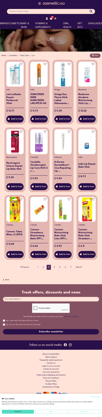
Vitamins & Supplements (43, 25)
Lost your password (51, 372)
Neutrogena (11, 157)
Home (3, 56)
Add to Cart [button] (16, 119)
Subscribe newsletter (51, 331)
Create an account (51, 369)
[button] (39, 4)
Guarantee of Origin (51, 387)
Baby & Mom (25, 25)
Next (78, 267)
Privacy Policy (51, 381)
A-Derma (58, 157)
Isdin (32, 90)
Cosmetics (14, 23)
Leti (8, 90)
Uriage (57, 90)
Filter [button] (96, 56)
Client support (51, 357)
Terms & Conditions (71, 316)
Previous (25, 267)
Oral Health (67, 25)
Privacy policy (95, 397)
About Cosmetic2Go (51, 354)
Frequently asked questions (51, 360)
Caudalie (34, 157)
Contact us (51, 363)
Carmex (9, 225)
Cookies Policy (51, 384)
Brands (4, 23)
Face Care (25, 56)
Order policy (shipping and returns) (51, 375)
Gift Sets (80, 25)
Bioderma (82, 90)
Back (7, 280)
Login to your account (51, 366)
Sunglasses (95, 23)
